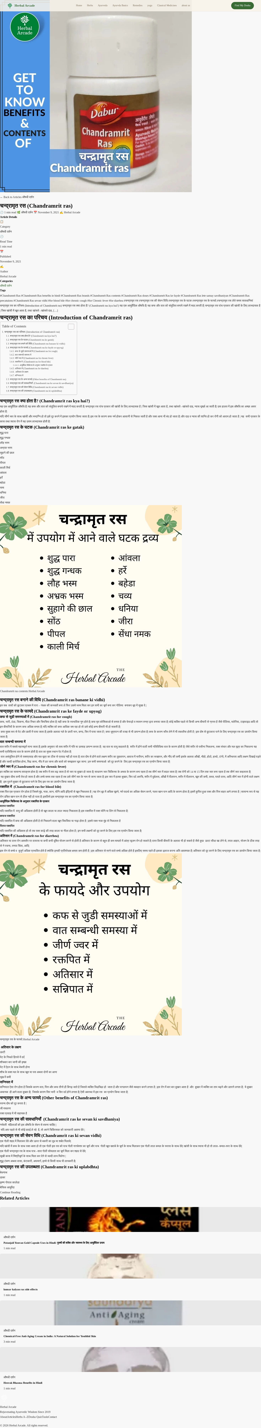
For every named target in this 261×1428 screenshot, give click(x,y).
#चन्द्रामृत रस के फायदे (204, 300)
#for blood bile (56, 300)
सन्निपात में (19, 375)
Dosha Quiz (35, 1416)
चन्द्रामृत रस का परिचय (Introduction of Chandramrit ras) (32, 331)
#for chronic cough (76, 300)
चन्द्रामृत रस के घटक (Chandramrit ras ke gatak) (32, 339)
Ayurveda (102, 5)
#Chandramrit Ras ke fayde (165, 295)
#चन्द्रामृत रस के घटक (180, 300)
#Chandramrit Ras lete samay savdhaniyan (205, 295)
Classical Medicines (167, 5)
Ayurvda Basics (120, 5)
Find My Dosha (242, 5)
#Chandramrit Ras (10, 295)
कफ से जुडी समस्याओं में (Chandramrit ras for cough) (36, 351)
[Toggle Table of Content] (69, 327)
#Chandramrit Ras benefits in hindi (41, 295)
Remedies (137, 5)
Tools (45, 1416)
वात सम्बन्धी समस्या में (23, 355)
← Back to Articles (11, 197)
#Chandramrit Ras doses (135, 295)
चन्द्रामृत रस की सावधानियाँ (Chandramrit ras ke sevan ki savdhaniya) (41, 383)
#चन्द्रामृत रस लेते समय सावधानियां (235, 300)
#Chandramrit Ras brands (75, 295)
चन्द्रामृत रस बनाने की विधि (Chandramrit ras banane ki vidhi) (37, 343)
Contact (52, 1416)
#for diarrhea (116, 300)
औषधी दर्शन (6, 285)
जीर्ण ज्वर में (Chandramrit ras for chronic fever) (34, 358)
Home (79, 5)
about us (186, 5)
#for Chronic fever (98, 300)
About (3, 1416)
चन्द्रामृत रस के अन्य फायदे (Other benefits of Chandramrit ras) (38, 379)
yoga (149, 5)
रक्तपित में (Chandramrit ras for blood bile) (32, 362)
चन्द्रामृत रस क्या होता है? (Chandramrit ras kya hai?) (33, 335)
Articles (11, 1416)
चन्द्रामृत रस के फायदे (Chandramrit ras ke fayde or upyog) (36, 347)
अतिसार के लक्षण (21, 372)
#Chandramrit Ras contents (105, 295)
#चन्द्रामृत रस (131, 300)
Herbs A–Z (22, 1416)
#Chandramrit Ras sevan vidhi (30, 300)
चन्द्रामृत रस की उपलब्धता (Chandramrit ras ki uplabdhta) (36, 390)
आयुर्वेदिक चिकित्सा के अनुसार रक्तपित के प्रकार (36, 365)
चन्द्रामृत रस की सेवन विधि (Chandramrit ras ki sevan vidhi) (36, 387)
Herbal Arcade (25, 5)
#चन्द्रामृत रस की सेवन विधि (153, 300)
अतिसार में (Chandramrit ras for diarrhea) (31, 368)
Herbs (90, 5)
